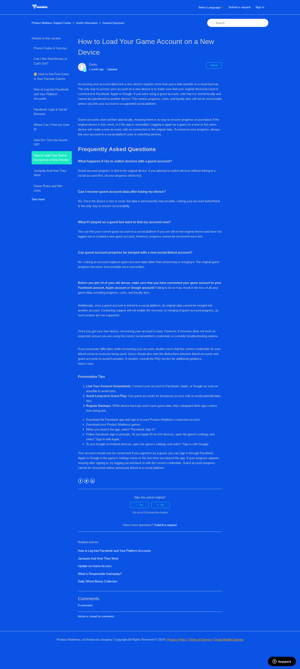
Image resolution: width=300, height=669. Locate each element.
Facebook (80, 481)
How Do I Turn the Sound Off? (50, 142)
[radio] (139, 505)
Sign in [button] (260, 7)
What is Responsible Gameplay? (100, 573)
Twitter (86, 481)
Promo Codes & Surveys (50, 48)
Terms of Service (200, 639)
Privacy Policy (177, 639)
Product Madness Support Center (51, 23)
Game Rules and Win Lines (48, 188)
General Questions (113, 23)
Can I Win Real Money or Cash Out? (50, 61)
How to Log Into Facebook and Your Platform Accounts (51, 94)
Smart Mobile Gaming (228, 639)
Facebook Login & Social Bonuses (50, 112)
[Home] (40, 9)
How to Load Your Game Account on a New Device (51, 158)
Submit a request (240, 7)
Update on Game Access (95, 566)
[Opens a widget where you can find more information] (282, 662)
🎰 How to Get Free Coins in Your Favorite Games (51, 76)
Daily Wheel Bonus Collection (97, 581)
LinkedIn (92, 481)
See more (38, 199)
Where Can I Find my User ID (51, 127)
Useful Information (87, 23)
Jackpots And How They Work (50, 173)
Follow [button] (214, 65)
